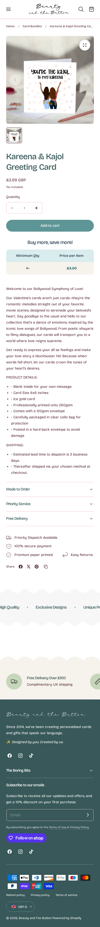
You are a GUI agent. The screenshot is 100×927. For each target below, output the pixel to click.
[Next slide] (84, 80)
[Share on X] (28, 566)
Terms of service (66, 895)
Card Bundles (32, 26)
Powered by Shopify (66, 918)
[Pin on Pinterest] (36, 566)
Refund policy (15, 895)
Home (10, 26)
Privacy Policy (79, 827)
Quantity (13, 197)
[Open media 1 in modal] (84, 45)
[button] (8, 9)
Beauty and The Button (35, 918)
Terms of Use (58, 827)
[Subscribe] (88, 815)
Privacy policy (40, 895)
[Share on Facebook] (20, 566)
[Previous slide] (15, 80)
